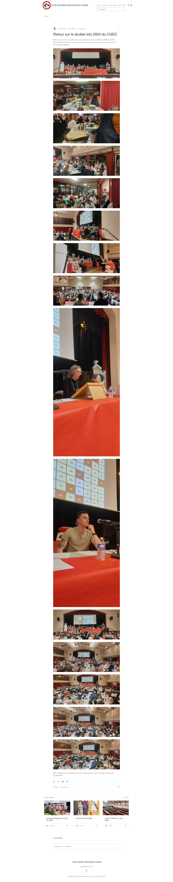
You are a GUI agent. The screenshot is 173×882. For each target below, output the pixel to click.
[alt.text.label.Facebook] (131, 5)
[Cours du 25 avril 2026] (87, 808)
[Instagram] (128, 5)
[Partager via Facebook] (54, 781)
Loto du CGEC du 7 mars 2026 (114, 819)
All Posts (46, 16)
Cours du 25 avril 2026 (84, 818)
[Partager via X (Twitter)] (58, 781)
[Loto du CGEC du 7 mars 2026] (116, 808)
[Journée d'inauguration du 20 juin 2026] (57, 808)
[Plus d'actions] (119, 29)
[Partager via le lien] (67, 781)
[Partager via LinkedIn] (63, 781)
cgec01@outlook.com (86, 866)
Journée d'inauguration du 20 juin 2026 (56, 819)
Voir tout (126, 797)
